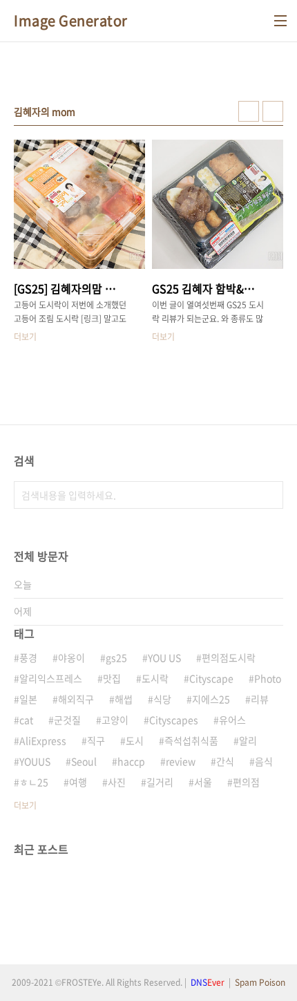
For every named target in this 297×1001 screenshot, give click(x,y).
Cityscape (211, 678)
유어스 (232, 720)
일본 (28, 699)
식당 (162, 699)
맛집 (112, 678)
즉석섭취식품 (191, 740)
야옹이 (71, 657)
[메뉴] (280, 20)
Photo (267, 678)
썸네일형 (248, 111)
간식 (225, 761)
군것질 (67, 720)
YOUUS (34, 761)
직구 (96, 740)
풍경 (28, 657)
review (180, 761)
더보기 (25, 805)
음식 (264, 761)
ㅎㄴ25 (33, 782)
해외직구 (76, 699)
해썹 (124, 699)
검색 (269, 495)
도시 (135, 740)
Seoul (84, 761)
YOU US (164, 657)
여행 (78, 782)
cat (26, 720)
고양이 (115, 720)
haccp (131, 761)
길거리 (159, 782)
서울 (203, 782)
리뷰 (260, 699)
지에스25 (211, 699)
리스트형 (272, 111)
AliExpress (42, 740)
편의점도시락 (229, 657)
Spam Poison (260, 982)
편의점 (246, 782)
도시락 (155, 678)
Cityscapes (173, 720)
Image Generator (71, 21)
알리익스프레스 (50, 678)
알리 (248, 740)
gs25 (116, 657)
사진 (117, 782)
